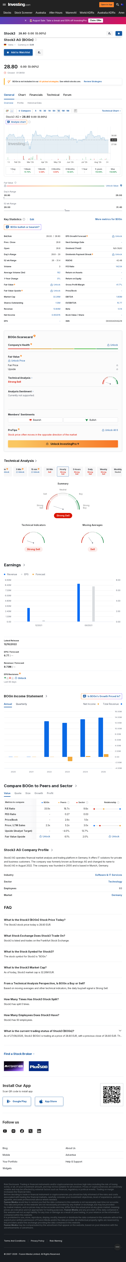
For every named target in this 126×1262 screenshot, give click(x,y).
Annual (8, 704)
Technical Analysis (19, 461)
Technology (115, 881)
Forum (67, 94)
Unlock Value (112, 186)
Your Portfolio (10, 1161)
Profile (20, 103)
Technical (53, 94)
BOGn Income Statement (23, 696)
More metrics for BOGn (108, 219)
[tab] (20, 471)
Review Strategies (93, 81)
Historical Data (35, 103)
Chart (22, 94)
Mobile (6, 1154)
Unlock (46, 836)
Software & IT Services (108, 874)
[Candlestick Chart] (7, 111)
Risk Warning (56, 1241)
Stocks (7, 12)
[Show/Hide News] (75, 111)
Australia (41, 12)
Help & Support (74, 1161)
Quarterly (21, 704)
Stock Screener (23, 12)
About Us (70, 1148)
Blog (5, 1148)
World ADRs (87, 12)
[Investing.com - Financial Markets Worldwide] (19, 5)
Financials (36, 94)
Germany (117, 895)
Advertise (71, 1154)
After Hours (55, 12)
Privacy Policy (37, 1241)
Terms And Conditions (14, 1241)
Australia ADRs (106, 12)
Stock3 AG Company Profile (26, 850)
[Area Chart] (12, 111)
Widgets (7, 1168)
